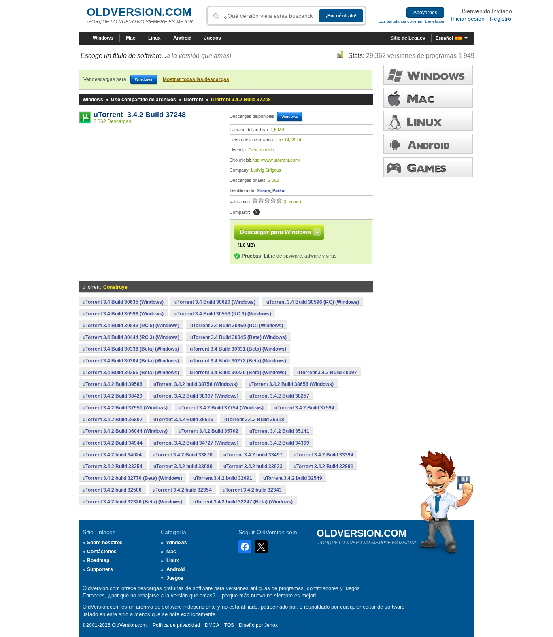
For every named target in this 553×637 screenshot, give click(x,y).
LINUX (428, 121)
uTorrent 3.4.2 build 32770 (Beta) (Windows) (132, 478)
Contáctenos (102, 551)
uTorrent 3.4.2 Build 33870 (183, 455)
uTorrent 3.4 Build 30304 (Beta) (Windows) (131, 361)
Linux (154, 38)
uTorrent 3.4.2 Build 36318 (254, 419)
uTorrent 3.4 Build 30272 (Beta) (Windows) (238, 361)
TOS (229, 625)
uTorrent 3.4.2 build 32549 (292, 478)
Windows (103, 38)
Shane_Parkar (271, 190)
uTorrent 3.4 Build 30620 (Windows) (214, 302)
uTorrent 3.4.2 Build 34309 (279, 443)
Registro (500, 18)
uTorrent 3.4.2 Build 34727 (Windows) (195, 443)
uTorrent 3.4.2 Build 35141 (279, 431)
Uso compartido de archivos (143, 99)
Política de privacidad (176, 625)
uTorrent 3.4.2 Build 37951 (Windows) (125, 408)
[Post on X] (256, 212)
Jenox (271, 625)
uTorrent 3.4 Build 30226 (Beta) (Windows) (238, 372)
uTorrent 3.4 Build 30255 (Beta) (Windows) (131, 372)
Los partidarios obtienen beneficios (411, 21)
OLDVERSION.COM (139, 12)
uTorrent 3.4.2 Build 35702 (208, 431)
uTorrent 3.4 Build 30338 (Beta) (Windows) (131, 349)
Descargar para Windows (275, 231)
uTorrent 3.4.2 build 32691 (222, 478)
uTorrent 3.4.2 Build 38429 (113, 396)
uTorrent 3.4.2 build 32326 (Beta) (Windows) (132, 502)
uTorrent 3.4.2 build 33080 (183, 466)
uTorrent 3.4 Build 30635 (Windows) (123, 302)
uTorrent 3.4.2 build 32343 (252, 490)
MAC (428, 98)
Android (182, 38)
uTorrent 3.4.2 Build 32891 (323, 466)
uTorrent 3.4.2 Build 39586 (113, 384)
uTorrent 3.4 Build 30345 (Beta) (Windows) (238, 337)
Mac (131, 38)
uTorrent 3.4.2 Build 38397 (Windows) (195, 396)
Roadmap (98, 560)
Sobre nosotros (105, 542)
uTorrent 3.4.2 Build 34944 (113, 443)
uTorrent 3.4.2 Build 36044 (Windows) (125, 431)
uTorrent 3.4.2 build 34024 (112, 455)
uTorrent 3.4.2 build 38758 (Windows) (195, 384)
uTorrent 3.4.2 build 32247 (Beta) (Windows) (243, 502)
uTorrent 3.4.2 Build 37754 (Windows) (221, 408)
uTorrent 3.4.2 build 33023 (253, 466)
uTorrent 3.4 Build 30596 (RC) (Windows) (312, 302)
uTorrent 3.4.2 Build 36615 (183, 419)
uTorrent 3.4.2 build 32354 (182, 490)
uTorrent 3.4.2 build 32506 (112, 490)
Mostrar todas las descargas (196, 79)
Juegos (212, 38)
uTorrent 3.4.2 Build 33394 (323, 455)
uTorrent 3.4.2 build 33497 (253, 455)
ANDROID (428, 144)
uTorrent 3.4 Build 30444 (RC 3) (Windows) (131, 337)
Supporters (100, 569)
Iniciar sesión (468, 18)
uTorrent (193, 99)
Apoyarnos (425, 12)
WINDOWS (428, 75)
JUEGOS (428, 167)
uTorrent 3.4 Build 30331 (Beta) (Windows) (238, 349)
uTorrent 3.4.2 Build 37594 (304, 408)
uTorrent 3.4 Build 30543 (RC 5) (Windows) (131, 325)
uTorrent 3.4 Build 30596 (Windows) (123, 314)
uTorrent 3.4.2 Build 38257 (279, 396)
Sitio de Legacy (407, 38)
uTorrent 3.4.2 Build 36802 (113, 419)
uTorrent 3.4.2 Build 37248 (140, 115)
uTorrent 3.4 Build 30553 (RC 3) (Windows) (222, 314)
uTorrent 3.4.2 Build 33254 (113, 466)
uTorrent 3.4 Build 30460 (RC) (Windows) (236, 325)
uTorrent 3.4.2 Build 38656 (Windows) (291, 384)
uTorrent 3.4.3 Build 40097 (327, 372)
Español (444, 38)
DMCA (212, 625)
